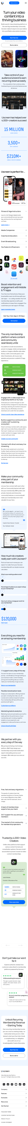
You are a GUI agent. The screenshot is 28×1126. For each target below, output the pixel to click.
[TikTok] (20, 1084)
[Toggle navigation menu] (26, 3)
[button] (20, 945)
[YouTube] (16, 1084)
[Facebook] (8, 1084)
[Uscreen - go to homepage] (2, 3)
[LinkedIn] (24, 1084)
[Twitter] (4, 1084)
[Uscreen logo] (5, 1071)
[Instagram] (12, 1084)
